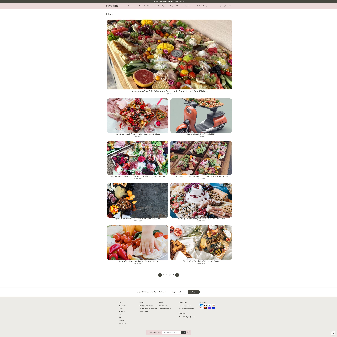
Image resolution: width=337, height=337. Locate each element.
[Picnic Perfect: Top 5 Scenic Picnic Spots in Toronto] (201, 242)
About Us (122, 311)
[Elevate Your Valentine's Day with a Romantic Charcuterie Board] (137, 115)
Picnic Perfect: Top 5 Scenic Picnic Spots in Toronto (201, 261)
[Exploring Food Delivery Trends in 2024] (201, 115)
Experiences (188, 6)
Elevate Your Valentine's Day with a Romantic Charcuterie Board (138, 134)
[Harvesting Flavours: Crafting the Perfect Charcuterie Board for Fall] (201, 200)
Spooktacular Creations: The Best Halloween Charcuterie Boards (137, 219)
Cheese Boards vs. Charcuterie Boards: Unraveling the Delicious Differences (201, 176)
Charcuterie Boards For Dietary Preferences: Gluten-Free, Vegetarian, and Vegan (138, 176)
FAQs (120, 314)
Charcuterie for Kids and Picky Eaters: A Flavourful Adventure (137, 261)
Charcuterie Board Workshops (148, 308)
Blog (120, 317)
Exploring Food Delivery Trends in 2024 (201, 134)
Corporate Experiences (146, 305)
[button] (188, 332)
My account (122, 323)
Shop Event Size (175, 6)
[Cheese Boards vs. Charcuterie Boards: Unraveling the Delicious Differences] (201, 158)
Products (131, 6)
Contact (121, 320)
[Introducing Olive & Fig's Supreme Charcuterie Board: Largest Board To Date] (169, 55)
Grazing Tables (143, 311)
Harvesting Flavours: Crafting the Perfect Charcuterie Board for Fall (201, 219)
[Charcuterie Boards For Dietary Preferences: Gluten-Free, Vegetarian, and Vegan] (137, 158)
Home (121, 308)
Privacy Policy (163, 305)
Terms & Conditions (165, 308)
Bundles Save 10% (144, 6)
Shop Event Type (160, 6)
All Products (122, 305)
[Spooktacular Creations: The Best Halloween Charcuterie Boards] (137, 200)
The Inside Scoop (202, 6)
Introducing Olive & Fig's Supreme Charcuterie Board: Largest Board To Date (169, 91)
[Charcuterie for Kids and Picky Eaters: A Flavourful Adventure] (137, 242)
